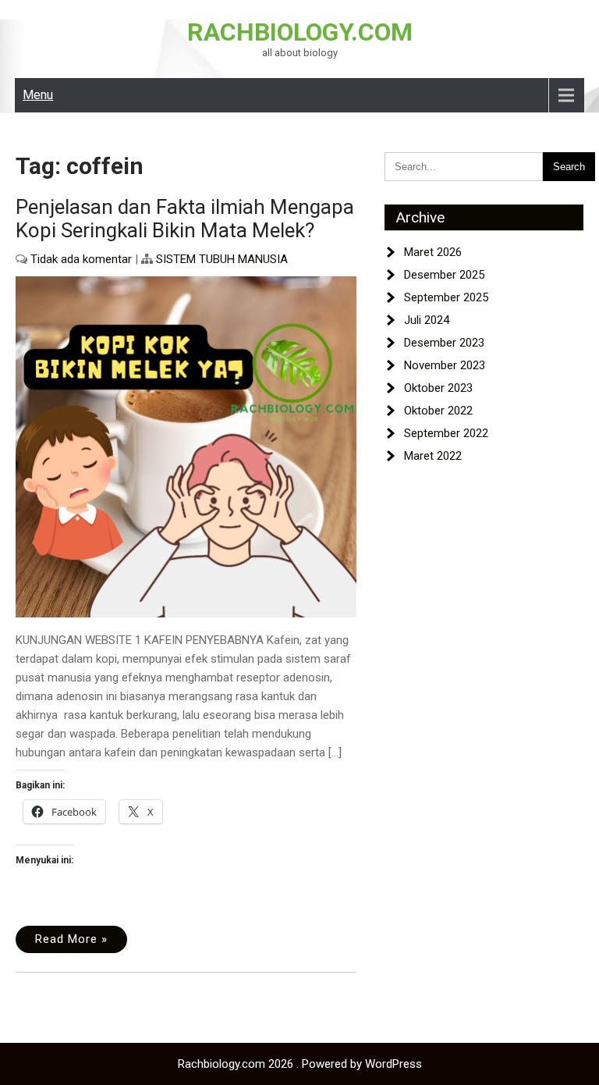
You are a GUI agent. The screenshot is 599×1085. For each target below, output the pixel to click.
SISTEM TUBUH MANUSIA (222, 259)
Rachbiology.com (300, 32)
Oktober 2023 (438, 388)
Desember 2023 (444, 343)
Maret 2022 (433, 456)
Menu (38, 94)
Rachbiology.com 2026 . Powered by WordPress (300, 1064)
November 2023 (444, 365)
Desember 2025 (444, 275)
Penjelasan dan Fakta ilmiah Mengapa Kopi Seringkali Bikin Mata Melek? (185, 218)
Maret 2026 (433, 252)
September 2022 (446, 433)
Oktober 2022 (438, 411)
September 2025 (446, 297)
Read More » (71, 939)
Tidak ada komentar (81, 259)
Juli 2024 (426, 320)
